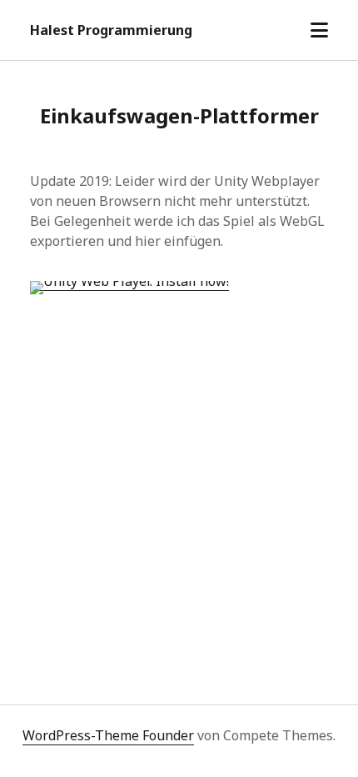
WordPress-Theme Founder (108, 735)
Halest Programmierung (111, 30)
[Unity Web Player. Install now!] (129, 281)
